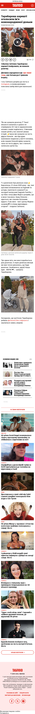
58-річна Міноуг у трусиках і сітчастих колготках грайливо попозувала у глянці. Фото (17, 526)
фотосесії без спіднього (17, 320)
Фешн (18, 10)
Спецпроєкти (24, 693)
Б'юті (23, 10)
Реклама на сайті (12, 693)
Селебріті (4, 10)
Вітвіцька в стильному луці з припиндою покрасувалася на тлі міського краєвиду (15, 585)
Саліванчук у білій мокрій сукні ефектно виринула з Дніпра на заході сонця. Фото (17, 555)
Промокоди (26, 695)
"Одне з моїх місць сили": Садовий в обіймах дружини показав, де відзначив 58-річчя (16, 614)
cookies (17, 711)
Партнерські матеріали (12, 695)
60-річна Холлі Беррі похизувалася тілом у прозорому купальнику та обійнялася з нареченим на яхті (16, 437)
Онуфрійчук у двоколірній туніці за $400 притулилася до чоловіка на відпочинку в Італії (16, 467)
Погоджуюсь (4, 713)
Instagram (5, 84)
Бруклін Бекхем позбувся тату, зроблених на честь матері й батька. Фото (17, 644)
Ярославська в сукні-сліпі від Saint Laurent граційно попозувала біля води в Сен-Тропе (16, 496)
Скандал (11, 10)
